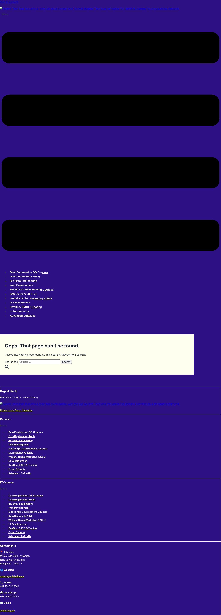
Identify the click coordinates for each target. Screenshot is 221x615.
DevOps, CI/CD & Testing (26, 307)
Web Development (21, 285)
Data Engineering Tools (25, 276)
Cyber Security (19, 311)
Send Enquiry (7, 610)
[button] (110, 140)
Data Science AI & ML (23, 294)
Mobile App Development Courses (32, 289)
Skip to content (9, 1)
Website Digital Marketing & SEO (31, 298)
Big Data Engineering (23, 280)
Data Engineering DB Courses (29, 272)
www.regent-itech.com (12, 576)
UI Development (20, 302)
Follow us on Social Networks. (16, 410)
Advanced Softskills (22, 315)
